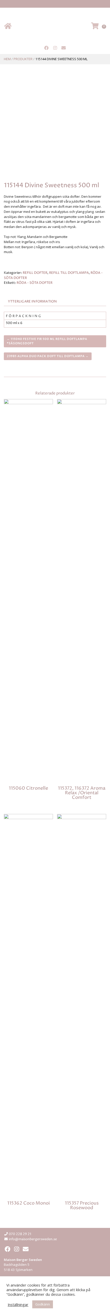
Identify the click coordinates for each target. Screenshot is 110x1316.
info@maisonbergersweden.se (33, 1239)
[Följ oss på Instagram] (55, 48)
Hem (7, 59)
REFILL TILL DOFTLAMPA (69, 272)
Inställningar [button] (18, 1304)
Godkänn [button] (42, 1304)
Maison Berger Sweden (55, 26)
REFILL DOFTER (35, 272)
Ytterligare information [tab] (32, 301)
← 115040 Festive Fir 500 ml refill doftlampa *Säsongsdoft (47, 341)
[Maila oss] (63, 48)
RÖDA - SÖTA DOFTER (34, 282)
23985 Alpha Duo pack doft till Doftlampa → (48, 356)
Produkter (23, 59)
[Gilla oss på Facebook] (46, 48)
